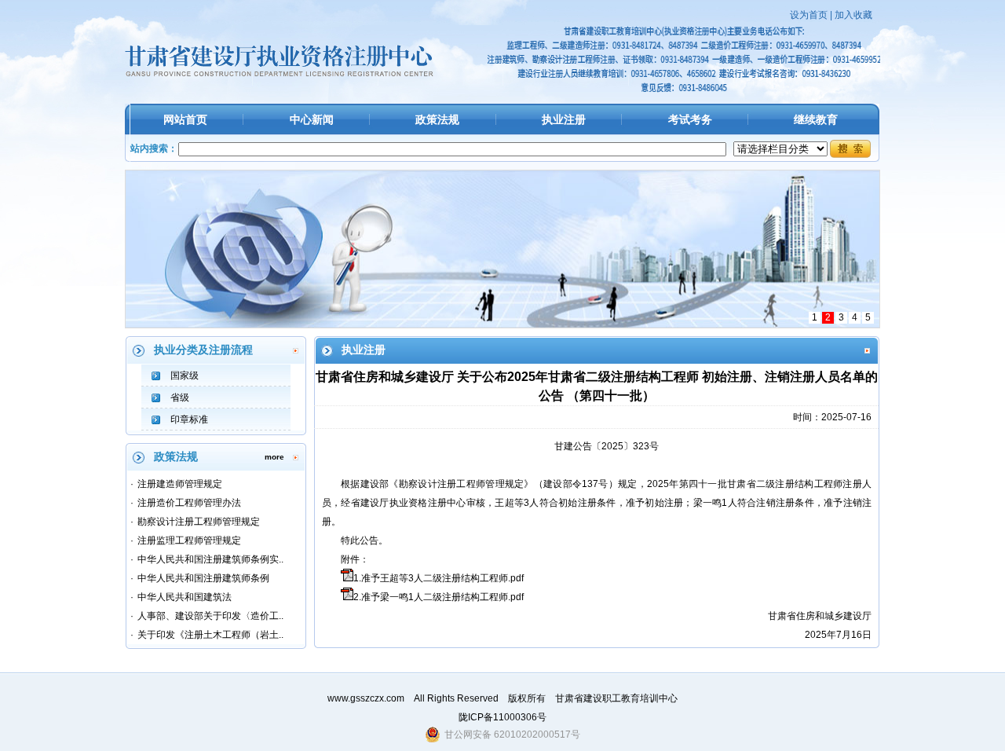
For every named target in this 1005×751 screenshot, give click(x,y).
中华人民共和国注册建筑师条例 (203, 578)
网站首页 (185, 119)
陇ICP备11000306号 (502, 717)
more (274, 456)
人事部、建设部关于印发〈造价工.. (210, 615)
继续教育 (816, 119)
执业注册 (564, 119)
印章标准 (189, 419)
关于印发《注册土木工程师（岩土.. (210, 634)
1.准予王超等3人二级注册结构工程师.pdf (438, 578)
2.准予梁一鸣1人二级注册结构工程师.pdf (438, 597)
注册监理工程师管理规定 (189, 540)
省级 (179, 397)
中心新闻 (312, 119)
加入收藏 (853, 14)
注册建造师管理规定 (179, 483)
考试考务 (690, 119)
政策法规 (437, 119)
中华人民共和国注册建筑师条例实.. (210, 559)
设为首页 (809, 14)
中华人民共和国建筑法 (184, 597)
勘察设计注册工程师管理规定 (198, 521)
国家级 (184, 375)
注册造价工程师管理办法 (189, 502)
